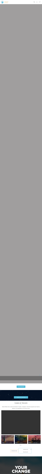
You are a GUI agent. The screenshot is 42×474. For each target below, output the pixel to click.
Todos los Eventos (21, 397)
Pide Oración (21, 386)
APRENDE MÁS (14, 450)
